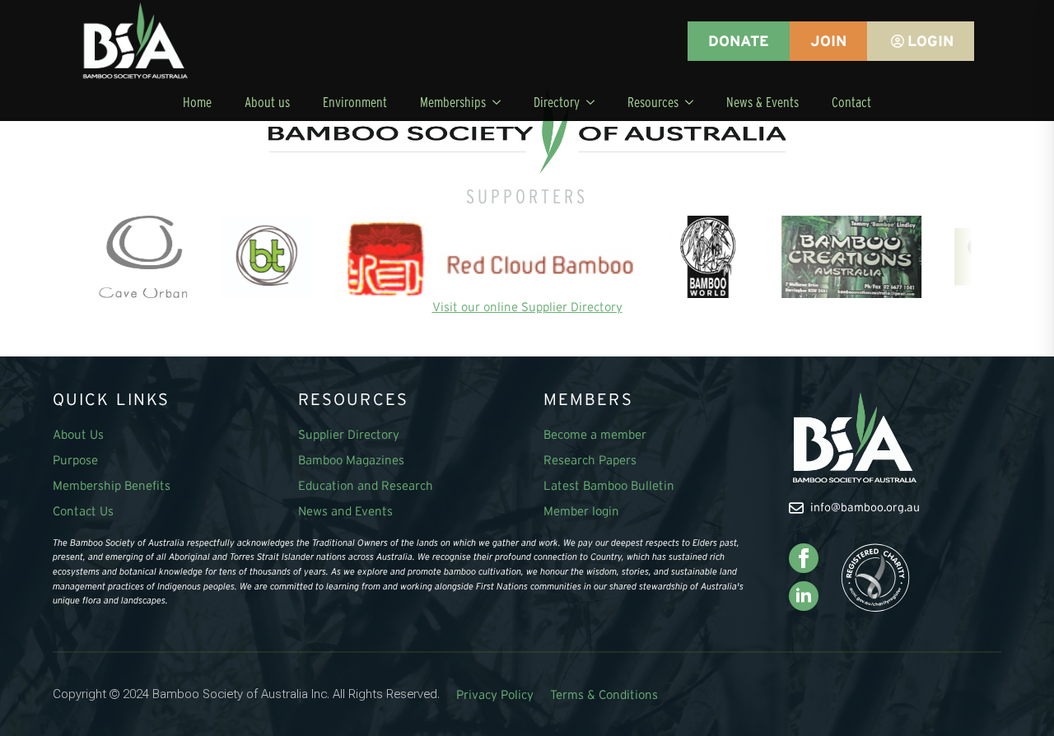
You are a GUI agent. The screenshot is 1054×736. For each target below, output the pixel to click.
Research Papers (590, 460)
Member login (581, 511)
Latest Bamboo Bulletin (608, 485)
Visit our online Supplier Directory (527, 307)
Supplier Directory (348, 434)
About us (267, 101)
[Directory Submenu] (595, 101)
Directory (557, 101)
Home (197, 101)
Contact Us (83, 511)
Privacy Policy (495, 694)
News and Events (345, 511)
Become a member (594, 434)
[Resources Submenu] (694, 101)
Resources (653, 101)
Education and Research (365, 485)
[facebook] (803, 558)
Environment (355, 101)
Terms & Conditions (604, 694)
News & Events (762, 101)
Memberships (453, 101)
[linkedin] (803, 596)
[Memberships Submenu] (501, 101)
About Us (78, 434)
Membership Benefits (111, 485)
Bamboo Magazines (351, 460)
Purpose (75, 460)
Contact (851, 101)
